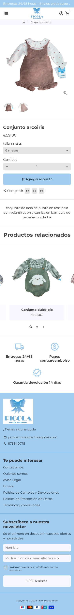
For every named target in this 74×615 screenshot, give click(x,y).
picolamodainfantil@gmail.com (30, 437)
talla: (12, 143)
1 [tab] (30, 326)
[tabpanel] (37, 285)
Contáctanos (13, 467)
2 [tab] (37, 326)
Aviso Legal (12, 480)
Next (67, 65)
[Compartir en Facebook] (27, 191)
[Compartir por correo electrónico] (41, 191)
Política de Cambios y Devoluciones (31, 492)
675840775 (14, 443)
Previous (7, 284)
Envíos (8, 486)
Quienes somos (15, 474)
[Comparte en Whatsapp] (34, 191)
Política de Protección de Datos (27, 499)
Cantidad (10, 160)
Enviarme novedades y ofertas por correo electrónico (33, 568)
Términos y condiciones (21, 505)
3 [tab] (43, 326)
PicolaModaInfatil (47, 600)
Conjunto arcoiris (41, 22)
